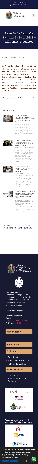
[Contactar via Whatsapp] (34, 461)
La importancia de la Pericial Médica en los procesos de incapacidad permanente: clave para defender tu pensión (25, 195)
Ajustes (23, 461)
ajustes (16, 457)
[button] (33, 15)
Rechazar (14, 461)
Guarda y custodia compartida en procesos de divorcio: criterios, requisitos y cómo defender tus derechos (25, 119)
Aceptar (6, 461)
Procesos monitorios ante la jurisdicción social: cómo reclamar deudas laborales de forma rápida (24, 143)
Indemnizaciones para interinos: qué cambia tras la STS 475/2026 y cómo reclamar (24, 169)
